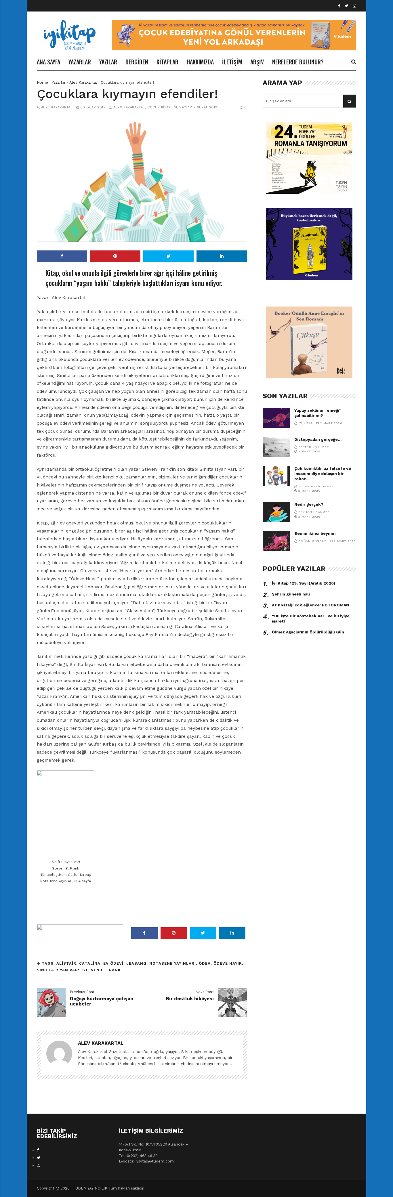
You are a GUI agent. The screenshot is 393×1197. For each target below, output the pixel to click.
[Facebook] (339, 5)
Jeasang (136, 963)
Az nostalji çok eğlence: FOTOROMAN (310, 605)
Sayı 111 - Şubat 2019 (198, 107)
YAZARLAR (79, 62)
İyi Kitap (305, 423)
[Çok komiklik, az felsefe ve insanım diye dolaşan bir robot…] (276, 476)
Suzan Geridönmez (316, 486)
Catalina (89, 963)
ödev (205, 963)
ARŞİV (257, 62)
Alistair (66, 963)
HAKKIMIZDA (200, 62)
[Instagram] (354, 5)
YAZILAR (108, 62)
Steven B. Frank (101, 970)
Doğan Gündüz (312, 541)
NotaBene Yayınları (172, 963)
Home (42, 82)
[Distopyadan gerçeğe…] (276, 447)
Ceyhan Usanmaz (314, 512)
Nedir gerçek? (308, 504)
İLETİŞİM (232, 62)
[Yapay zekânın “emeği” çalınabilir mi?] (276, 418)
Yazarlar (59, 82)
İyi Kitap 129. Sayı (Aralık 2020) (303, 583)
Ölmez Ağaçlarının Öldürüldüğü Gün (308, 632)
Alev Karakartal (83, 82)
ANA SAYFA (48, 62)
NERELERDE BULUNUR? (298, 62)
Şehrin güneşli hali (291, 594)
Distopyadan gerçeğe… (318, 439)
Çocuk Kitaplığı (162, 107)
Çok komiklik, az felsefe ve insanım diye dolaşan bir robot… (322, 473)
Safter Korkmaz (313, 447)
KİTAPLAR (167, 62)
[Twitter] (346, 5)
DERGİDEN (136, 62)
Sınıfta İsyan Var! (58, 970)
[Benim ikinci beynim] (276, 541)
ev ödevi (113, 963)
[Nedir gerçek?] (276, 512)
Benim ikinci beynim (314, 533)
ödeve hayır (227, 963)
